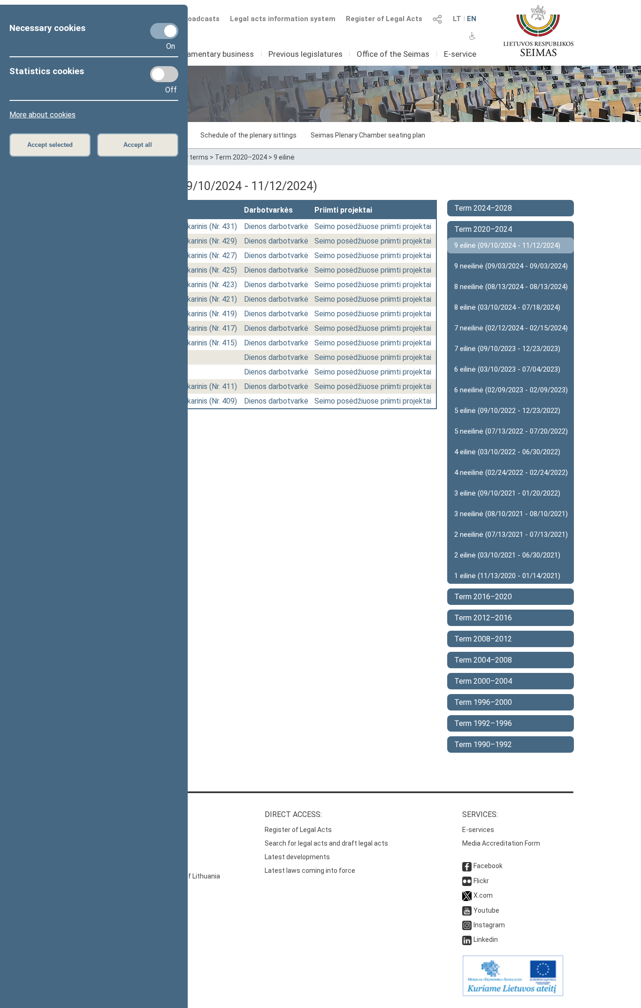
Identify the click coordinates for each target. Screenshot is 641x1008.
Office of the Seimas (393, 54)
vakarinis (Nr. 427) (208, 255)
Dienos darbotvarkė (276, 226)
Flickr (481, 881)
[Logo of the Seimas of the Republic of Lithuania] (538, 30)
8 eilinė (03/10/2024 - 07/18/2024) (507, 307)
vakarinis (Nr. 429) (208, 241)
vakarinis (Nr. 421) (208, 299)
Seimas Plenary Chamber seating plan (368, 135)
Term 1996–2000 (483, 702)
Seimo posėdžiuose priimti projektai (372, 226)
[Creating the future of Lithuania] (513, 994)
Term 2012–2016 (483, 617)
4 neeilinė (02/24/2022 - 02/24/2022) (511, 472)
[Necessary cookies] (164, 31)
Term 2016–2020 (483, 596)
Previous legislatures (305, 54)
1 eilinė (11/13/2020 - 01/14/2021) (507, 576)
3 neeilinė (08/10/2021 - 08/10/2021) (511, 514)
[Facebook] (467, 866)
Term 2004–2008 (483, 660)
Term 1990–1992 (483, 744)
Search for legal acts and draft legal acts (326, 843)
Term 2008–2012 (483, 638)
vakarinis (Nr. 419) (208, 313)
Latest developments (297, 857)
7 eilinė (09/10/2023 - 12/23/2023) (507, 348)
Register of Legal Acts (384, 19)
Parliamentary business (212, 54)
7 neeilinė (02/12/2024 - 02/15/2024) (511, 328)
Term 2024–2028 (483, 208)
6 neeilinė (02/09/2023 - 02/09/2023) (511, 390)
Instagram (489, 925)
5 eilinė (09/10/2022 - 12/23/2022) (507, 410)
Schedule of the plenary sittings (248, 135)
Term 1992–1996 (483, 723)
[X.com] (467, 895)
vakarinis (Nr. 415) (208, 342)
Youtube (486, 910)
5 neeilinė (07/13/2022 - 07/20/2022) (511, 431)
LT (457, 19)
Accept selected (50, 144)
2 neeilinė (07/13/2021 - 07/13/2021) (511, 534)
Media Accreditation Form (501, 843)
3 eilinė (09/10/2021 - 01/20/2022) (507, 493)
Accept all (137, 144)
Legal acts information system (283, 19)
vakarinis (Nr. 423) (208, 284)
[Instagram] (467, 925)
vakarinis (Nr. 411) (208, 386)
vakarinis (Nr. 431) (208, 226)
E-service (460, 54)
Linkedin (485, 939)
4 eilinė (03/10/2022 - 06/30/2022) (507, 452)
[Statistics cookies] (164, 74)
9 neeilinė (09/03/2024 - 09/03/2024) (511, 266)
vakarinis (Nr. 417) (208, 328)
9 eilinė (284, 157)
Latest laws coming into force (310, 870)
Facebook (488, 866)
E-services (478, 829)
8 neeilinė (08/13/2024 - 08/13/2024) (511, 287)
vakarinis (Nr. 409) (208, 401)
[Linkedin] (467, 939)
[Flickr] (467, 881)
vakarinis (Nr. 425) (208, 270)
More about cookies (42, 114)
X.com (483, 895)
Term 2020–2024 (241, 157)
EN (471, 19)
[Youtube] (467, 910)
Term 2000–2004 (483, 681)
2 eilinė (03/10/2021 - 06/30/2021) (507, 555)
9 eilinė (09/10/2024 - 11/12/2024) (507, 245)
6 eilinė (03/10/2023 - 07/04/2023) (507, 369)
